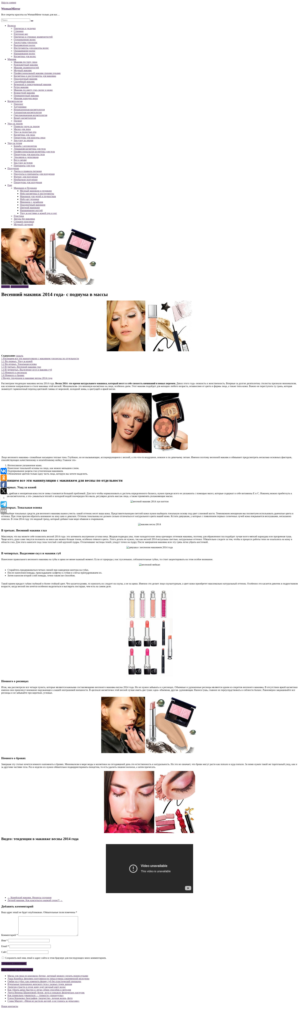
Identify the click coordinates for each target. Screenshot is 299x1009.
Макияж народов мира (26, 98)
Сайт (4, 952)
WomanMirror (10, 8)
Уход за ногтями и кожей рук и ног (38, 213)
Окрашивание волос (24, 50)
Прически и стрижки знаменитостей (33, 36)
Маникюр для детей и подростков (38, 196)
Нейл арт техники (29, 199)
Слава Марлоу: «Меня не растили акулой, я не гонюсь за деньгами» (43, 1001)
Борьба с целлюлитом (25, 146)
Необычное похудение (26, 179)
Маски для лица (22, 129)
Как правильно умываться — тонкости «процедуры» (35, 995)
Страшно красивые (24, 221)
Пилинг (18, 120)
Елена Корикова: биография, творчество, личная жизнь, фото (40, 998)
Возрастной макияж (24, 92)
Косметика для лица (24, 134)
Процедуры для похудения (28, 182)
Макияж (11, 59)
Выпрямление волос (24, 45)
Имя (4, 940)
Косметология (14, 101)
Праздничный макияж (25, 78)
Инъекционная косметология (29, 109)
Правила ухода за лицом (27, 126)
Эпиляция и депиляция (26, 157)
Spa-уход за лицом (23, 140)
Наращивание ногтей (31, 210)
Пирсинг (18, 104)
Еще (9, 185)
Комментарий (9, 935)
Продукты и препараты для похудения (34, 174)
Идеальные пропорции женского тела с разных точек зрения (39, 984)
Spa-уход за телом (23, 162)
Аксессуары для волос (25, 42)
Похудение (13, 168)
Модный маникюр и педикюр (36, 190)
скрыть (19, 355)
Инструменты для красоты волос (31, 48)
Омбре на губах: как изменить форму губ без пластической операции (44, 981)
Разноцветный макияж (26, 64)
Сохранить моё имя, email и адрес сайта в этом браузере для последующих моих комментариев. (55, 958)
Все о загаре (20, 160)
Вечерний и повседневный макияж (32, 84)
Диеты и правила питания (28, 171)
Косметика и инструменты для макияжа (35, 76)
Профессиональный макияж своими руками (37, 73)
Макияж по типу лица (25, 62)
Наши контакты (9, 1006)
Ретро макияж (21, 87)
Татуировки (20, 106)
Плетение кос (21, 34)
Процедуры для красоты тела (29, 154)
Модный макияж (23, 70)
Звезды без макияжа (24, 218)
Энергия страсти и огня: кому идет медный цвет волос (36, 987)
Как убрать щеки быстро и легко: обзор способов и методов (39, 989)
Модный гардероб (23, 224)
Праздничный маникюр (32, 204)
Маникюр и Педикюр (25, 188)
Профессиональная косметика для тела (34, 151)
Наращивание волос (24, 53)
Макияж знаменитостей (26, 67)
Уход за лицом (15, 123)
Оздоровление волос (25, 39)
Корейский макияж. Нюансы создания (29, 897)
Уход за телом (14, 143)
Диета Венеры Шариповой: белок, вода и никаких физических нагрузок (46, 992)
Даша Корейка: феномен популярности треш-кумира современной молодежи (48, 978)
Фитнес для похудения (26, 176)
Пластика (19, 216)
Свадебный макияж (24, 81)
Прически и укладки (25, 28)
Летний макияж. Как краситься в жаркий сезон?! (35, 900)
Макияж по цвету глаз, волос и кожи (33, 90)
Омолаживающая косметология (30, 115)
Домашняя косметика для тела (30, 148)
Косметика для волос (25, 56)
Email (5, 946)
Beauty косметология (25, 118)
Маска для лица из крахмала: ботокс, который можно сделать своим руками (47, 975)
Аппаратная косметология (28, 112)
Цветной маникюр (30, 207)
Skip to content (8, 2)
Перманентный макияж (26, 95)
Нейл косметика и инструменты (37, 193)
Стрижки (19, 31)
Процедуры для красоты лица (29, 137)
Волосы (11, 25)
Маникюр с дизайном (31, 202)
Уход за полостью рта (25, 132)
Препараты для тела (24, 165)
